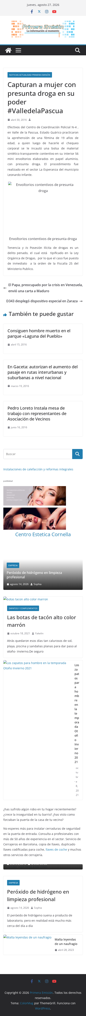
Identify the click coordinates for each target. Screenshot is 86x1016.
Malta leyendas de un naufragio (66, 941)
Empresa (13, 565)
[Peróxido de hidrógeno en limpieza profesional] (43, 548)
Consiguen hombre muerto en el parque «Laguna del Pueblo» (39, 333)
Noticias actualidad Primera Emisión (29, 74)
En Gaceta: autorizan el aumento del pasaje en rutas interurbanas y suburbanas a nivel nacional (43, 372)
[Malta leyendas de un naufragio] (27, 945)
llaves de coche (56, 849)
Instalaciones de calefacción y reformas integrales (38, 469)
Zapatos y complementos (23, 608)
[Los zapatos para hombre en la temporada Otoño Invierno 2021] (37, 730)
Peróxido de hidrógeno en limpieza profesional (34, 574)
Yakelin (39, 633)
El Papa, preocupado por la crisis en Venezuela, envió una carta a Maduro (45, 288)
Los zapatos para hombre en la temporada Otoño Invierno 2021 (77, 713)
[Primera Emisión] (8, 50)
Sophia (38, 584)
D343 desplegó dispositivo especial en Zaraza (42, 301)
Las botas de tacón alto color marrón (41, 621)
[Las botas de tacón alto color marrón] (43, 599)
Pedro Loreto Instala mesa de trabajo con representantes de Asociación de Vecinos (37, 413)
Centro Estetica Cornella (43, 534)
